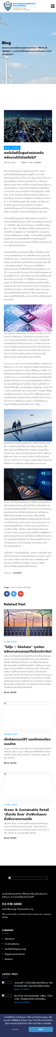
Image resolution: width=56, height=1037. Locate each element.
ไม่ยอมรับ (15, 1029)
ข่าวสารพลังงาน (12, 944)
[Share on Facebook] (7, 594)
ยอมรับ (40, 1029)
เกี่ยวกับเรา (10, 938)
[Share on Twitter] (14, 594)
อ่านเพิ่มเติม (46, 1023)
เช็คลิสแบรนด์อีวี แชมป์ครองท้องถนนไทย (27, 741)
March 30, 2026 (21, 1002)
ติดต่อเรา (9, 959)
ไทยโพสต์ (17, 573)
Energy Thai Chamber (31, 162)
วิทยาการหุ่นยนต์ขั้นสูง (20, 587)
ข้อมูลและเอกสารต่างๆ (15, 954)
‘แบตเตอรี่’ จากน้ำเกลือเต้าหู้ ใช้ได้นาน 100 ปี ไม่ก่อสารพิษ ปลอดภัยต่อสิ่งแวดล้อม (33, 984)
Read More (10, 692)
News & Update (12, 147)
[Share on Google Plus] (21, 594)
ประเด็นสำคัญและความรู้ (15, 949)
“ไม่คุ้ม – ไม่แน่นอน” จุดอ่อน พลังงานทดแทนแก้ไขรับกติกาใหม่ (27, 649)
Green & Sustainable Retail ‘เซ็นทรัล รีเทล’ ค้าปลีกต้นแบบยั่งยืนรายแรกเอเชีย (26, 814)
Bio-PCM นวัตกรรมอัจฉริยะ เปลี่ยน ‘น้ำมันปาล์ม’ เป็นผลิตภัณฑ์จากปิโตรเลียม (33, 997)
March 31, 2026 (21, 989)
